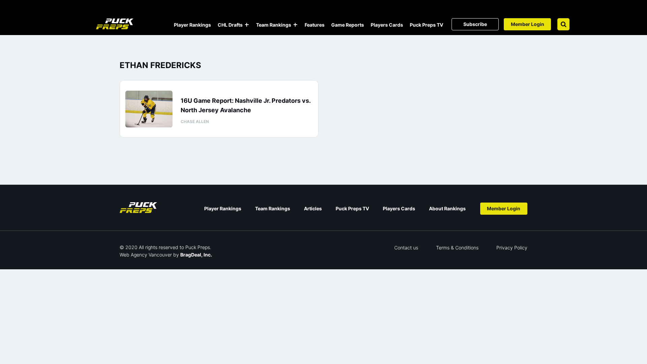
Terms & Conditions (457, 247)
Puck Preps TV (426, 25)
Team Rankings (273, 25)
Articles (313, 208)
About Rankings (447, 208)
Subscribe (475, 24)
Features (315, 25)
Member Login (527, 24)
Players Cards (387, 25)
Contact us (406, 247)
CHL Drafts (230, 25)
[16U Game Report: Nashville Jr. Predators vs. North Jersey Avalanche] (149, 109)
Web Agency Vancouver (146, 254)
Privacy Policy (511, 247)
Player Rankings (192, 25)
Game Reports (347, 25)
